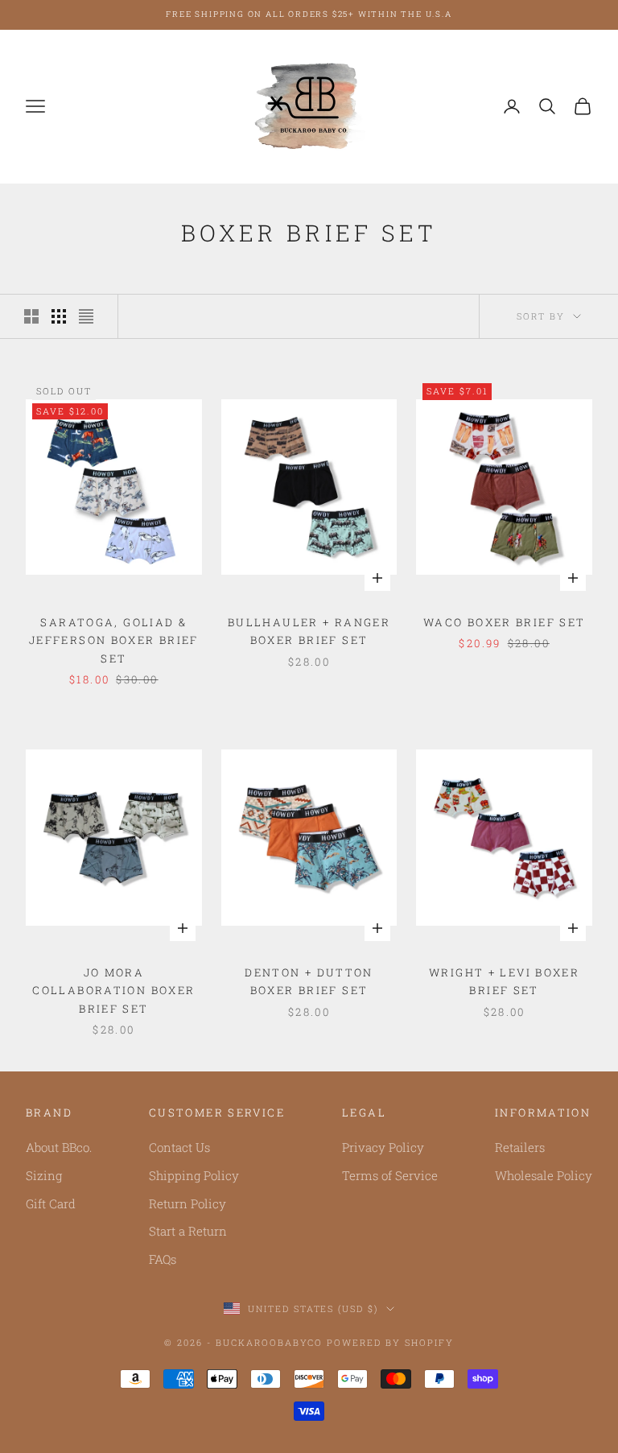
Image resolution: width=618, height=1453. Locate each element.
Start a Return (188, 1231)
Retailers (520, 1147)
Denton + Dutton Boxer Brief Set (309, 981)
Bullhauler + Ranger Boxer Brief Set (309, 631)
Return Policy (187, 1203)
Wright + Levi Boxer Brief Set (504, 981)
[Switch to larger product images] (31, 316)
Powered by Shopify (390, 1342)
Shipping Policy (194, 1175)
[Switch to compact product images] (86, 316)
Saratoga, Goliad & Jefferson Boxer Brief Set (114, 640)
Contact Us (179, 1147)
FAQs (162, 1259)
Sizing (44, 1175)
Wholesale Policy (543, 1175)
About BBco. (59, 1147)
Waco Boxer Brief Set (504, 622)
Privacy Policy (383, 1147)
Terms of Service (390, 1175)
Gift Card (51, 1203)
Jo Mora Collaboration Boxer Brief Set (113, 990)
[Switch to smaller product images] (59, 316)
